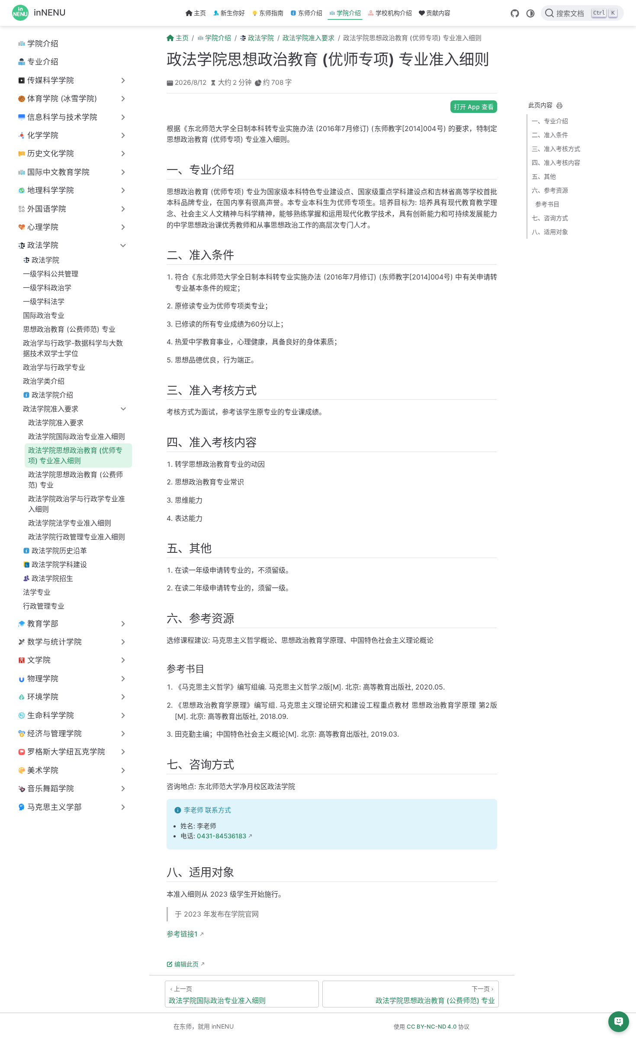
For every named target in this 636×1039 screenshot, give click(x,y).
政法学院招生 (52, 578)
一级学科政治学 (47, 287)
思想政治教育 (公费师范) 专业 (69, 329)
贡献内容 (438, 12)
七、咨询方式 (550, 217)
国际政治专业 (43, 315)
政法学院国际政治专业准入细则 (76, 436)
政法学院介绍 (52, 395)
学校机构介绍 (394, 12)
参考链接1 (182, 934)
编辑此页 (186, 964)
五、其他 (544, 176)
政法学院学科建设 (59, 564)
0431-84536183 (221, 836)
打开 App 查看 (474, 106)
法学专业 (37, 592)
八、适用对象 (550, 231)
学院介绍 (349, 12)
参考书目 (547, 204)
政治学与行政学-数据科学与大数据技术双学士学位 (73, 348)
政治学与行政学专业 (54, 367)
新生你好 (233, 12)
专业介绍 (42, 61)
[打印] (559, 105)
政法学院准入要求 (56, 422)
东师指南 (271, 12)
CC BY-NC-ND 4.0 (431, 1026)
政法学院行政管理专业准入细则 (76, 536)
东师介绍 (310, 12)
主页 (200, 12)
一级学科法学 (43, 301)
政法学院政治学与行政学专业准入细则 (76, 503)
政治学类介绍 (43, 381)
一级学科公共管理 (50, 273)
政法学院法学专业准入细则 (69, 523)
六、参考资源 (550, 190)
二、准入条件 (550, 134)
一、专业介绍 (550, 121)
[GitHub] (515, 13)
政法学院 (45, 260)
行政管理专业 (43, 606)
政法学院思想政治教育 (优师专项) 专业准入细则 (75, 455)
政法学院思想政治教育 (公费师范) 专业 (75, 479)
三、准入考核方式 (556, 148)
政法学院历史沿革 (59, 550)
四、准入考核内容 (556, 162)
